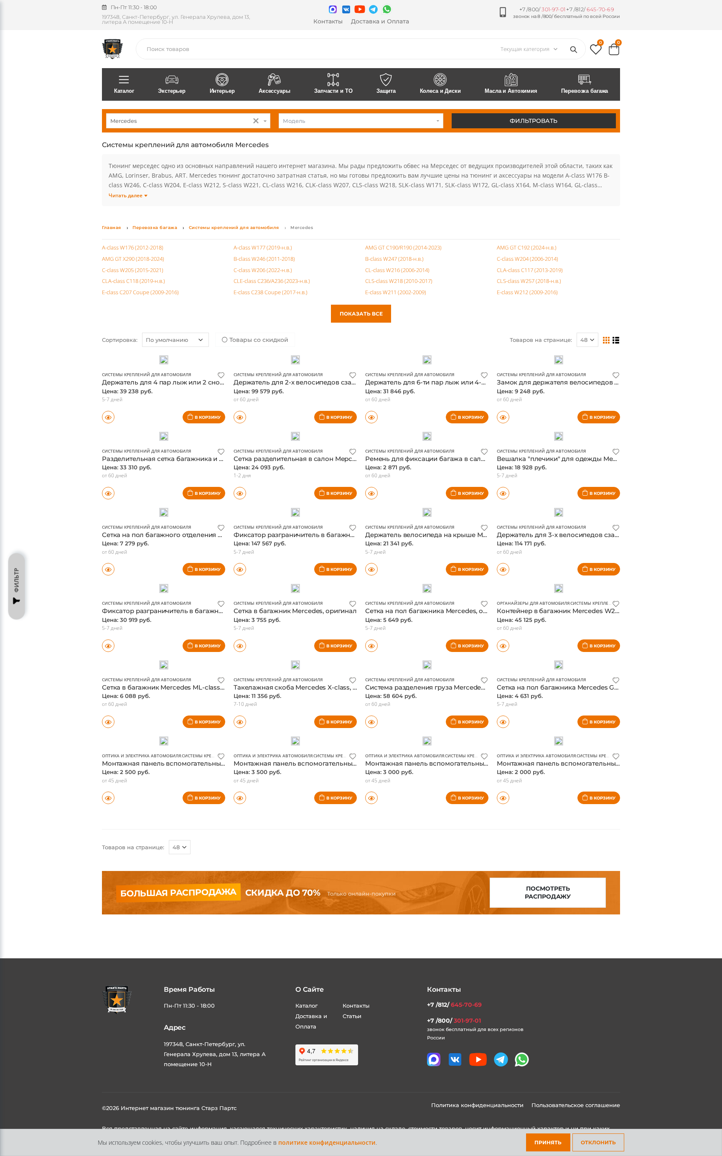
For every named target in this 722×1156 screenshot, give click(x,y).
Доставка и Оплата (380, 21)
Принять (548, 1142)
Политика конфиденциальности (478, 1105)
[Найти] (575, 49)
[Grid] (606, 340)
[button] (596, 51)
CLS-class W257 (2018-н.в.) (529, 281)
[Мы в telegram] (373, 9)
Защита (386, 91)
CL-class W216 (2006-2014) (397, 270)
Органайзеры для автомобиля (533, 603)
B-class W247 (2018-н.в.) (394, 258)
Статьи (352, 1016)
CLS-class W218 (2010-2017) (398, 281)
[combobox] (188, 121)
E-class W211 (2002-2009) (395, 292)
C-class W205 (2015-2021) (132, 270)
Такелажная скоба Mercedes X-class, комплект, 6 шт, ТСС (325, 687)
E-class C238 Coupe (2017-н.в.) (271, 292)
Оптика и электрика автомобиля (141, 756)
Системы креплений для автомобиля (234, 227)
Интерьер (222, 91)
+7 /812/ (590, 9)
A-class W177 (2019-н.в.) (263, 247)
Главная (111, 227)
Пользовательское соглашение (575, 1105)
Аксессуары (274, 91)
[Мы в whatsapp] (387, 9)
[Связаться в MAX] (333, 9)
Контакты (328, 21)
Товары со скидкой (258, 340)
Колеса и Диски (440, 91)
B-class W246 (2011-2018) (264, 258)
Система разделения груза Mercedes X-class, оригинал (453, 687)
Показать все (361, 314)
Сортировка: (119, 339)
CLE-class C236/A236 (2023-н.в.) (272, 281)
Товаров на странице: (541, 339)
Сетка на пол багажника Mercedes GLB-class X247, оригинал (594, 687)
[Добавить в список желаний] (221, 374)
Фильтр (16, 580)
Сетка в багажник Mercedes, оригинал (295, 611)
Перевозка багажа (584, 91)
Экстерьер (172, 91)
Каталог (124, 91)
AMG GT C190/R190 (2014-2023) (403, 247)
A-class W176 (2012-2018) (132, 247)
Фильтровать (533, 121)
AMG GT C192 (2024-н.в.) (527, 247)
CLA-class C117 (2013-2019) (530, 270)
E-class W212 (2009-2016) (527, 292)
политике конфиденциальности (327, 1142)
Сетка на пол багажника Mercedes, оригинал (437, 611)
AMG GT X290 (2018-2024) (133, 258)
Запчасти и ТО (333, 91)
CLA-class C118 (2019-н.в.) (133, 281)
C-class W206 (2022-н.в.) (263, 270)
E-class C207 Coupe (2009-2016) (140, 292)
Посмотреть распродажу (548, 892)
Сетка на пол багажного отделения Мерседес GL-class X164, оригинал (215, 535)
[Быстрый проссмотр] (108, 417)
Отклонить (598, 1142)
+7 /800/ (542, 9)
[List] (616, 340)
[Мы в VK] (346, 9)
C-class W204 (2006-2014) (527, 258)
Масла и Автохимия (511, 91)
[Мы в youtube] (359, 9)
